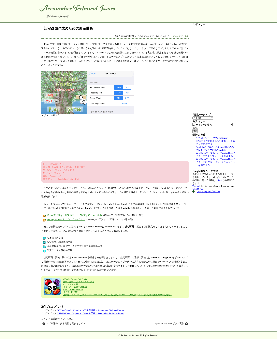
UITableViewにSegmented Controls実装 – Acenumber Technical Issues (90, 313)
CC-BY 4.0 (197, 189)
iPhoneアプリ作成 (180, 36)
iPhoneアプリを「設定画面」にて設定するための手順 (74, 215)
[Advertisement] (115, 137)
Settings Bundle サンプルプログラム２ (66, 219)
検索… (195, 127)
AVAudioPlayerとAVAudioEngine (212, 138)
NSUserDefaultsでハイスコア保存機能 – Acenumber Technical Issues (90, 310)
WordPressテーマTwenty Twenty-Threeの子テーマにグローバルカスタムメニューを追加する (215, 162)
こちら (219, 180)
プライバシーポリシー (208, 191)
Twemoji (196, 186)
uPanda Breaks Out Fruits (68, 179)
